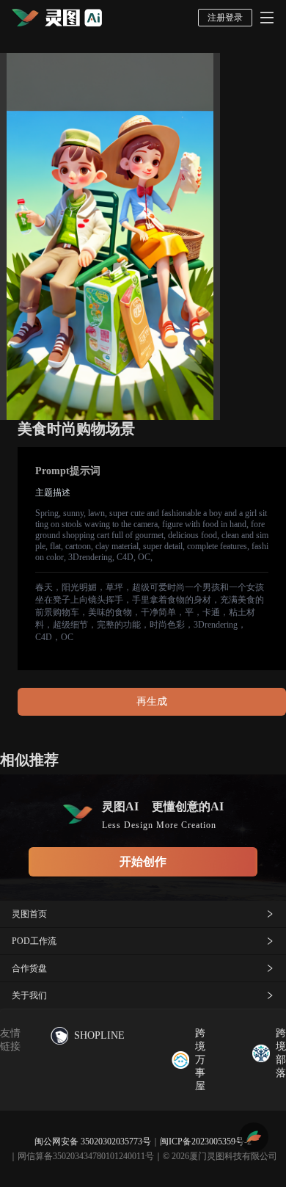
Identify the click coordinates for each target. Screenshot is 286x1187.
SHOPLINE (99, 1035)
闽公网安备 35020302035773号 (92, 1141)
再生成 (151, 701)
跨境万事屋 (200, 1060)
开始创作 (143, 861)
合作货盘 (29, 968)
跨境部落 (281, 1053)
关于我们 (29, 995)
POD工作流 (34, 941)
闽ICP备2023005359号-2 (206, 1141)
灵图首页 (29, 914)
